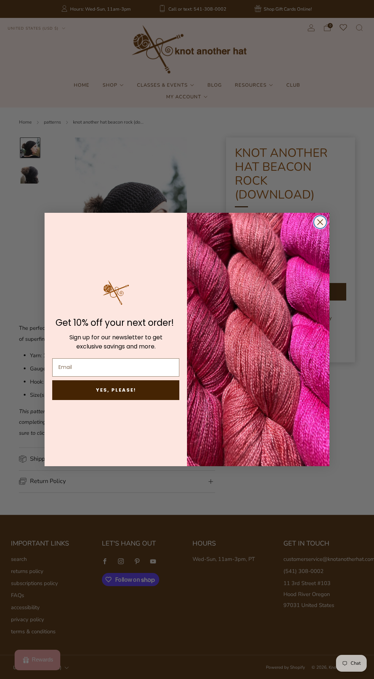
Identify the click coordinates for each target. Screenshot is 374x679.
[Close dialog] (320, 222)
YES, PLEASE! (116, 389)
